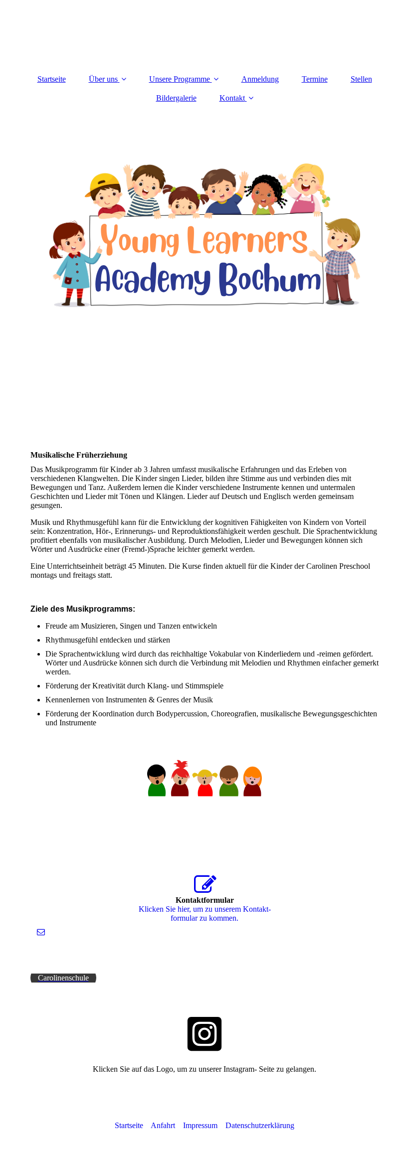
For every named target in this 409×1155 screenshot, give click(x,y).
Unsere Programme (179, 79)
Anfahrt (167, 1125)
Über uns (103, 79)
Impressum (200, 1125)
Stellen (361, 79)
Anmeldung (260, 79)
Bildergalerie (176, 98)
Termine (315, 79)
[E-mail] (40, 932)
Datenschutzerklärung (259, 1125)
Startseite (51, 79)
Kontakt (232, 98)
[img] (204, 235)
